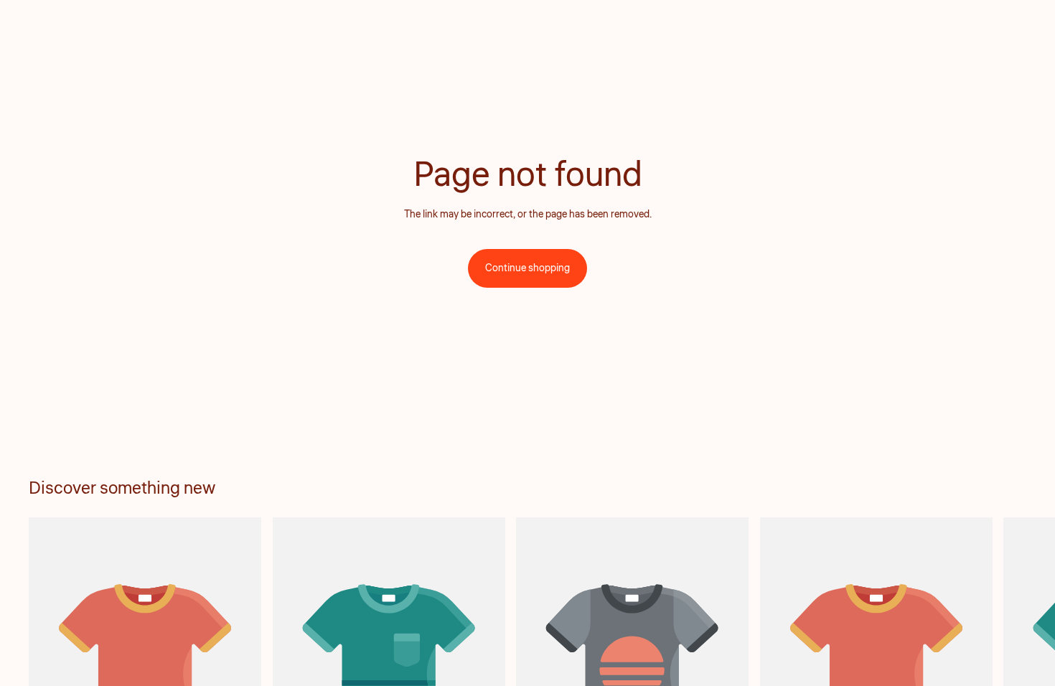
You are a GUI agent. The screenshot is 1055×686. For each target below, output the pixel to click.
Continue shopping (527, 268)
